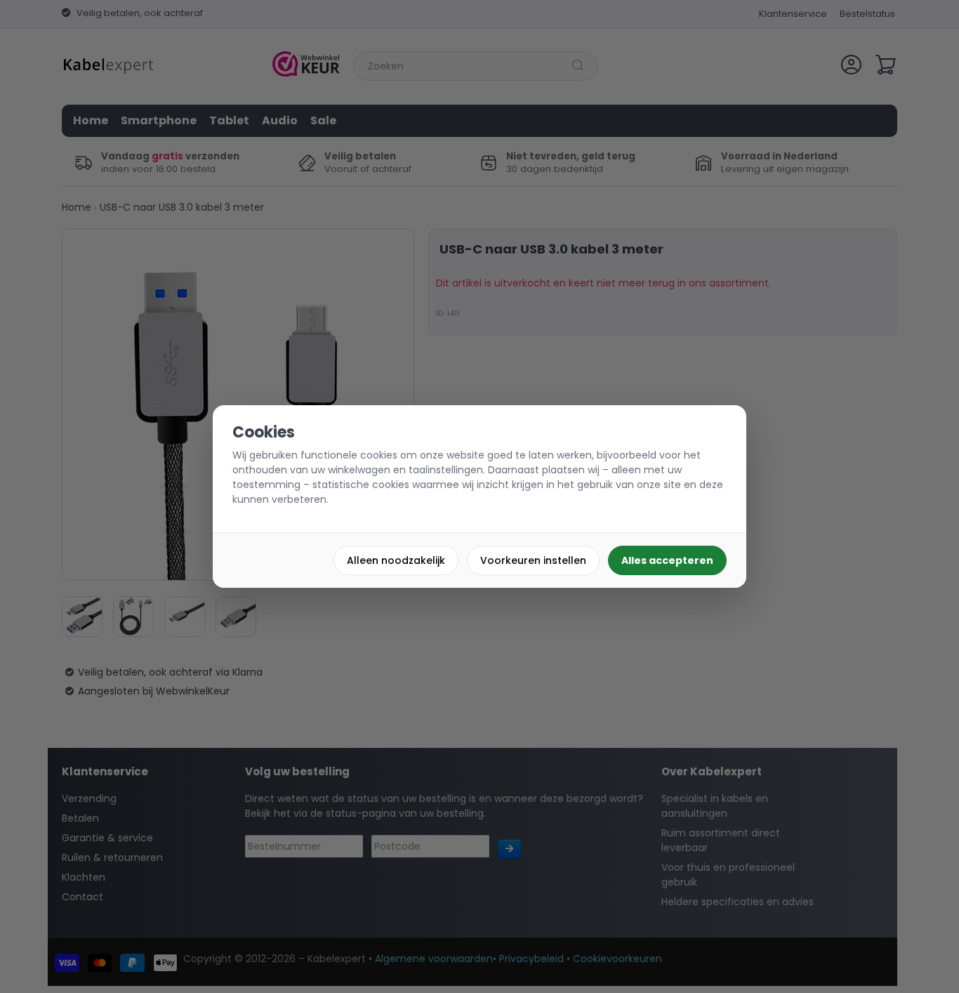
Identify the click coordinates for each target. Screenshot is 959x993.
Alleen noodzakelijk (396, 560)
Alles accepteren (667, 560)
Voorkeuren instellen (533, 560)
